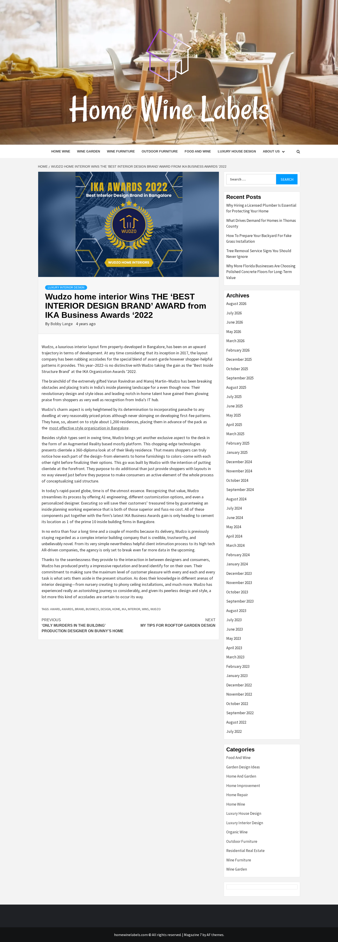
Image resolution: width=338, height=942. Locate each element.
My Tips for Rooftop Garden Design (177, 622)
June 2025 (234, 406)
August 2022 (236, 722)
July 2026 (234, 313)
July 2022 (234, 731)
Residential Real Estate (245, 850)
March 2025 (235, 433)
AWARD (55, 609)
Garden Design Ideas (243, 767)
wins (145, 609)
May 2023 (233, 638)
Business (92, 609)
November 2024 (239, 471)
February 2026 (237, 350)
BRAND (79, 609)
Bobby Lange (62, 323)
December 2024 (239, 461)
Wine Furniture (121, 151)
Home (116, 609)
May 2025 (233, 415)
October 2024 (237, 480)
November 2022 (239, 694)
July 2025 (234, 396)
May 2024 (233, 526)
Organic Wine (237, 832)
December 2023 (239, 573)
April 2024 (234, 536)
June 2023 (234, 629)
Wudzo (155, 609)
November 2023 (239, 582)
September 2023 (240, 601)
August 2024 (236, 499)
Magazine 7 (193, 934)
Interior (134, 609)
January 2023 (237, 675)
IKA (124, 609)
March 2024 (235, 545)
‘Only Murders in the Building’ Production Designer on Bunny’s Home (82, 625)
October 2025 (237, 368)
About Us (271, 151)
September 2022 (240, 712)
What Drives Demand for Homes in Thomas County (261, 223)
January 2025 (237, 452)
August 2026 (236, 303)
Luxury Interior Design (66, 287)
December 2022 (239, 685)
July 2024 (234, 508)
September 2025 (240, 378)
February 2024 (237, 554)
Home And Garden (241, 776)
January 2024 (237, 564)
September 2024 (240, 489)
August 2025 (236, 387)
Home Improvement (243, 785)
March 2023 (235, 657)
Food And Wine (198, 151)
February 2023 (237, 666)
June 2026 (234, 322)
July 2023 (234, 619)
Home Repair (237, 794)
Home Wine (60, 151)
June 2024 (234, 517)
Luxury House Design (237, 151)
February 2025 (237, 443)
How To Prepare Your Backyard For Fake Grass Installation (259, 238)
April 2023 (234, 647)
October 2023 (237, 592)
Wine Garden (88, 151)
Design (106, 609)
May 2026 (233, 331)
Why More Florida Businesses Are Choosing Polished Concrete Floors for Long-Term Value (260, 271)
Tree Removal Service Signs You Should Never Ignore (258, 253)
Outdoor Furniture (160, 151)
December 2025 (239, 359)
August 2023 (236, 610)
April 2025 (234, 424)
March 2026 (235, 340)
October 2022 (237, 703)
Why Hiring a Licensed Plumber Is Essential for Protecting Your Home (261, 208)
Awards (67, 609)
